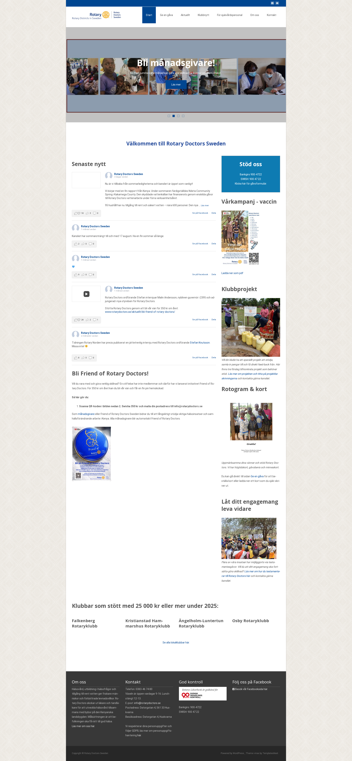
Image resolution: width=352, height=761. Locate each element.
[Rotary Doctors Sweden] (94, 14)
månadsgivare (86, 414)
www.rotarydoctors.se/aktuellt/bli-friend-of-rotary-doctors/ (140, 311)
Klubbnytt (203, 15)
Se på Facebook (200, 213)
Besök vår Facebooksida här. (251, 689)
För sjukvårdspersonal (229, 15)
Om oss (254, 15)
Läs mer (176, 84)
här (139, 735)
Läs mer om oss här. (83, 726)
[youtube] (277, 4)
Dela (214, 213)
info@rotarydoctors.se (147, 703)
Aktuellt (185, 15)
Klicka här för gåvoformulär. (251, 183)
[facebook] (272, 4)
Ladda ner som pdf (232, 273)
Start (149, 15)
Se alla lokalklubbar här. (176, 642)
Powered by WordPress (233, 753)
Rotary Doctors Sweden (128, 174)
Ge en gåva (166, 15)
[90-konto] (203, 693)
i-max (257, 753)
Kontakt (271, 15)
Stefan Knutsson (200, 342)
